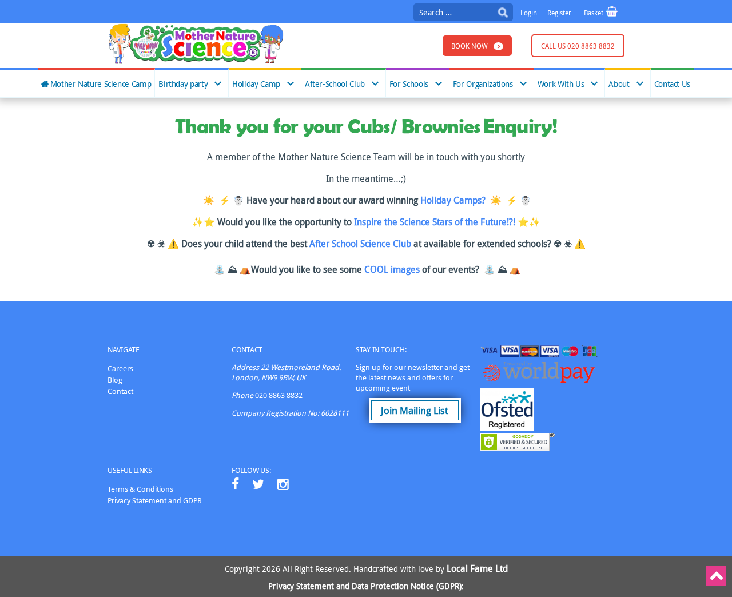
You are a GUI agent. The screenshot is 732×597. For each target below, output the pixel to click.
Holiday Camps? (453, 200)
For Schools (408, 84)
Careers (120, 368)
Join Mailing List (414, 410)
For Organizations (483, 84)
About (618, 84)
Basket (594, 12)
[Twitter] (258, 484)
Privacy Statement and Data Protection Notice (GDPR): (366, 585)
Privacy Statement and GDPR (155, 500)
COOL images (393, 269)
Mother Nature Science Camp (101, 84)
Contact (120, 391)
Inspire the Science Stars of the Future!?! (434, 222)
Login (528, 12)
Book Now (469, 45)
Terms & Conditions (140, 489)
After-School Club (335, 84)
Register (559, 12)
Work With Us (561, 84)
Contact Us (672, 84)
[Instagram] (283, 484)
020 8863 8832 (279, 395)
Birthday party (183, 84)
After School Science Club (361, 243)
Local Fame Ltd (477, 568)
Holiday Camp (256, 84)
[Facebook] (235, 484)
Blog (115, 380)
